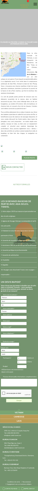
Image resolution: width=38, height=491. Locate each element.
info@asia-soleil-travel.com (12, 435)
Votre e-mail (7, 327)
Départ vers (4, 348)
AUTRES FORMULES (21, 184)
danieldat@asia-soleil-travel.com (14, 448)
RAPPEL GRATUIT (29, 488)
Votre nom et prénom (10, 295)
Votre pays (6, 321)
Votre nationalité (8, 308)
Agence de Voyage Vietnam (11, 221)
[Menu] (34, 4)
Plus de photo (29, 158)
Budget (5, 366)
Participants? (7, 358)
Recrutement (26, 482)
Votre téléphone (8, 333)
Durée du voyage (8, 341)
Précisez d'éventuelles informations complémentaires (20, 376)
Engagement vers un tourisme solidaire (19, 484)
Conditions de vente (13, 482)
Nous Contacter (14, 167)
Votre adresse (7, 315)
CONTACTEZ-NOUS (11, 488)
